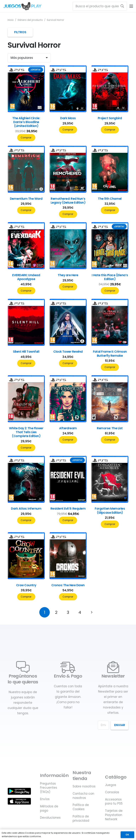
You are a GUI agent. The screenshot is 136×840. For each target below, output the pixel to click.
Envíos (45, 799)
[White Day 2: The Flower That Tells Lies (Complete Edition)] (26, 421)
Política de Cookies (81, 807)
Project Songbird (110, 118)
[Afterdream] (68, 421)
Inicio (11, 20)
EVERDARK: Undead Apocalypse (26, 277)
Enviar (119, 725)
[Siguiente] (91, 612)
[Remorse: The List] (110, 421)
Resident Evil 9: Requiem (68, 508)
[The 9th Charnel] (110, 191)
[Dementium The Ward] (26, 191)
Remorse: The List (110, 428)
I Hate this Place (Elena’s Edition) (110, 277)
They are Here (68, 275)
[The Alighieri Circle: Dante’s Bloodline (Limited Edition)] (26, 111)
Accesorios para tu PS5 (114, 801)
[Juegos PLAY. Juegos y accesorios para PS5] (22, 6)
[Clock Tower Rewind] (68, 345)
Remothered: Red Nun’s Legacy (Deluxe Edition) (68, 201)
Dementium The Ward (26, 199)
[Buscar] (122, 6)
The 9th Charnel (109, 199)
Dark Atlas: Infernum (26, 508)
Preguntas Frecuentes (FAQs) (48, 787)
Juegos (110, 785)
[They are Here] (68, 268)
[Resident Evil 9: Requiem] (68, 502)
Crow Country (26, 585)
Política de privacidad (81, 818)
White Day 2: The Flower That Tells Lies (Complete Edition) (26, 432)
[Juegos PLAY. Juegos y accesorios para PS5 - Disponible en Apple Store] (19, 801)
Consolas (112, 792)
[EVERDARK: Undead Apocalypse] (26, 268)
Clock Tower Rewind (68, 351)
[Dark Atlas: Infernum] (26, 502)
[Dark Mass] (68, 111)
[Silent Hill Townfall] (26, 345)
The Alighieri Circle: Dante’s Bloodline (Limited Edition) (26, 122)
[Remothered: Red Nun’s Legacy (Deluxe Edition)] (68, 191)
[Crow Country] (26, 578)
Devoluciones (50, 817)
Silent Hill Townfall (26, 351)
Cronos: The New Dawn (68, 585)
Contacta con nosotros (83, 795)
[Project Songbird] (110, 111)
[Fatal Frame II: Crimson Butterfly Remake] (110, 345)
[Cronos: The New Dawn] (68, 578)
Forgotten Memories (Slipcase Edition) (110, 510)
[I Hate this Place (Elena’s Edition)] (110, 268)
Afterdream (68, 428)
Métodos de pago (49, 808)
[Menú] (131, 6)
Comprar (26, 137)
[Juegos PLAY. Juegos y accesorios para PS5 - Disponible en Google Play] (19, 791)
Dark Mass (68, 118)
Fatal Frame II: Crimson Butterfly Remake (110, 353)
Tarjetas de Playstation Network (114, 815)
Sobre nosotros (84, 786)
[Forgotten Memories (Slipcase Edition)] (110, 502)
